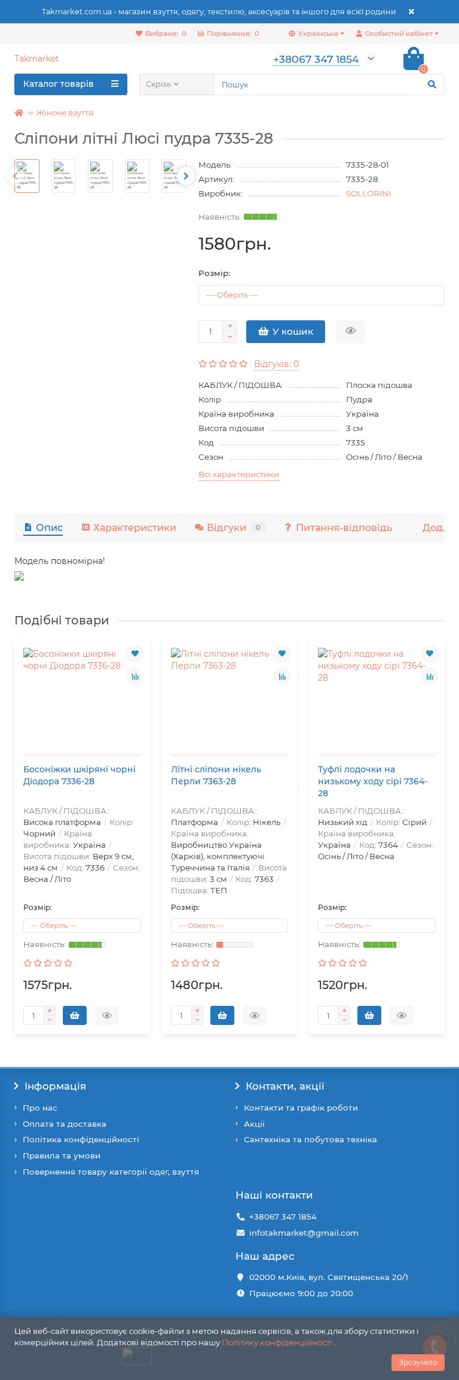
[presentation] (15, 176)
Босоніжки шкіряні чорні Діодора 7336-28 (79, 775)
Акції (254, 1124)
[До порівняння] (135, 677)
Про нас (40, 1107)
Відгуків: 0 (276, 364)
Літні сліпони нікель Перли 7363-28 (216, 775)
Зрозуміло (418, 1362)
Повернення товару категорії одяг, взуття (111, 1171)
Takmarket (36, 58)
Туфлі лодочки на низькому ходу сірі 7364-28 (372, 781)
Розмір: (214, 273)
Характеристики (134, 527)
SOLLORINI (368, 193)
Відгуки (234, 527)
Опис (49, 527)
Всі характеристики (238, 474)
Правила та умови (61, 1155)
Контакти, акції (285, 1086)
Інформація (55, 1086)
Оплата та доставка (64, 1124)
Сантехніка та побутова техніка (310, 1139)
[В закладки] (135, 654)
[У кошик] (75, 1015)
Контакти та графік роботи (301, 1107)
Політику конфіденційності (277, 1342)
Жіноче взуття (64, 112)
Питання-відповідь (344, 527)
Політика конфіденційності (81, 1139)
